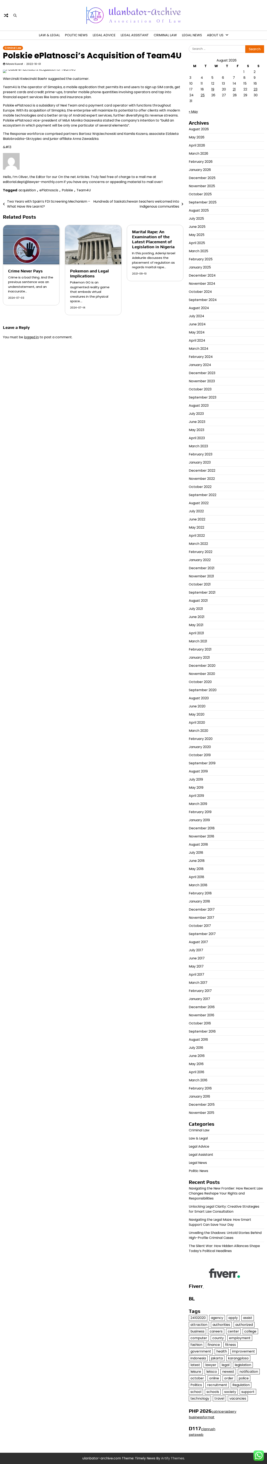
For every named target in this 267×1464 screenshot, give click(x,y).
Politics (196, 1385)
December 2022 (202, 470)
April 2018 (196, 877)
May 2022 (196, 527)
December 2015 (202, 1104)
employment (240, 1338)
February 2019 (200, 812)
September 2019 (202, 763)
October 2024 (200, 291)
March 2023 (198, 446)
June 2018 (197, 860)
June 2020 (197, 706)
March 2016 (198, 1080)
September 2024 (203, 299)
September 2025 (203, 202)
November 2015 (201, 1112)
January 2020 (200, 747)
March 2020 (198, 730)
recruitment (217, 1385)
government (200, 1351)
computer (198, 1338)
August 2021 (198, 600)
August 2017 (198, 942)
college (250, 1331)
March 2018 (198, 885)
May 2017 (196, 966)
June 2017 (197, 958)
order (228, 1378)
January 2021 (199, 657)
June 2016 (197, 1055)
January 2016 (199, 1096)
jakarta (217, 1358)
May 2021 (196, 625)
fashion (196, 1344)
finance (214, 1344)
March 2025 (198, 251)
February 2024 (201, 356)
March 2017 (198, 982)
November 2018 (201, 836)
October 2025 (200, 194)
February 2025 (201, 259)
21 (234, 89)
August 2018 (198, 844)
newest (228, 1371)
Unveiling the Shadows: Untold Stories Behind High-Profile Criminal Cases (225, 1235)
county (218, 1338)
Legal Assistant (135, 35)
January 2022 (200, 560)
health (221, 1351)
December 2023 (202, 373)
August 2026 (199, 129)
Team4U (84, 190)
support (247, 1391)
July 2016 (196, 1047)
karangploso (238, 1358)
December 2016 (202, 1007)
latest (195, 1364)
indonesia (198, 1358)
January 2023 (200, 462)
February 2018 (200, 893)
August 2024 (199, 308)
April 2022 (197, 535)
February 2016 (200, 1088)
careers (216, 1331)
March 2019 (198, 803)
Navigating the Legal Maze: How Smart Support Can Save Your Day (220, 1222)
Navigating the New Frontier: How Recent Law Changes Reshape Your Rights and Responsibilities (226, 1193)
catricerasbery (224, 1411)
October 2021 (200, 584)
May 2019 (196, 787)
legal (225, 1364)
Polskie (67, 190)
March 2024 (198, 348)
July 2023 (196, 413)
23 (255, 89)
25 (203, 95)
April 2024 (197, 340)
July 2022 (196, 511)
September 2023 (202, 397)
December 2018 (202, 828)
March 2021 (198, 641)
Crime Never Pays (25, 270)
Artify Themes (172, 1458)
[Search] (15, 15)
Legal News (192, 35)
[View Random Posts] (6, 15)
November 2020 (202, 673)
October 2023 (200, 389)
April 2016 (196, 1072)
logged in (31, 337)
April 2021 (196, 633)
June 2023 (197, 421)
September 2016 (202, 1031)
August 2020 (199, 698)
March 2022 (198, 543)
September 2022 (202, 495)
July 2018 (196, 852)
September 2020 (203, 690)
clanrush (208, 1429)
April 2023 (197, 438)
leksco (211, 1371)
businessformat (201, 1417)
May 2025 (196, 234)
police (244, 1378)
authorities (221, 1324)
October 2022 (200, 486)
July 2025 (196, 218)
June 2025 (197, 226)
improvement (243, 1351)
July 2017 (196, 950)
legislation (243, 1364)
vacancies (237, 1398)
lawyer (210, 1364)
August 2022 (199, 503)
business (197, 1331)
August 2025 (199, 210)
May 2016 (196, 1064)
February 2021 (200, 649)
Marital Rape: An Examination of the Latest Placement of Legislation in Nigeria (153, 239)
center (233, 1331)
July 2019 (196, 779)
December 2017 (202, 909)
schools (213, 1391)
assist (247, 1317)
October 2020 (200, 681)
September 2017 (202, 933)
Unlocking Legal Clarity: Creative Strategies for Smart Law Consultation (224, 1209)
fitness (230, 1344)
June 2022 (197, 519)
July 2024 (196, 316)
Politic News (76, 35)
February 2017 (200, 990)
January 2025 (200, 267)
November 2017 (201, 917)
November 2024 (202, 283)
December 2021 (201, 568)
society (230, 1391)
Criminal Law (165, 35)
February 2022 (200, 551)
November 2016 (201, 1015)
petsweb (196, 1434)
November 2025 (202, 186)
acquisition (27, 190)
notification (248, 1371)
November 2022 (202, 478)
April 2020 (197, 722)
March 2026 (198, 153)
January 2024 (200, 364)
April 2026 (197, 145)
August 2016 (198, 1039)
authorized (244, 1324)
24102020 (198, 1317)
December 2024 (202, 275)
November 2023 (202, 381)
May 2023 (196, 429)
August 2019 (198, 771)
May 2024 (197, 332)
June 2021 (196, 616)
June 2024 (197, 324)
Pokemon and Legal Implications (89, 273)
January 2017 (199, 998)
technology (199, 1398)
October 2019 (200, 755)
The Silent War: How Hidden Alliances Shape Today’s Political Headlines (224, 1248)
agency (217, 1317)
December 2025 (202, 177)
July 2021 (196, 608)
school (195, 1391)
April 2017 (196, 974)
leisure (195, 1371)
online (214, 1378)
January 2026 (200, 169)
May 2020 (196, 714)
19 (212, 89)
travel (219, 1398)
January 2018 (199, 901)
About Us (215, 35)
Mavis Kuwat (14, 64)
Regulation (241, 1385)
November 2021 (201, 576)
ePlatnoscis (48, 190)
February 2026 (201, 161)
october (197, 1378)
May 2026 (196, 137)
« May (193, 111)
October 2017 (200, 925)
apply (233, 1317)
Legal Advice (104, 35)
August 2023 (199, 405)
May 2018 (196, 868)
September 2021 (202, 592)
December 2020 (202, 665)
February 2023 (200, 454)
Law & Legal (49, 35)
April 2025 (197, 243)
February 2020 (201, 738)
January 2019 (199, 820)
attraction (198, 1324)
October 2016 (200, 1023)
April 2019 (196, 795)
